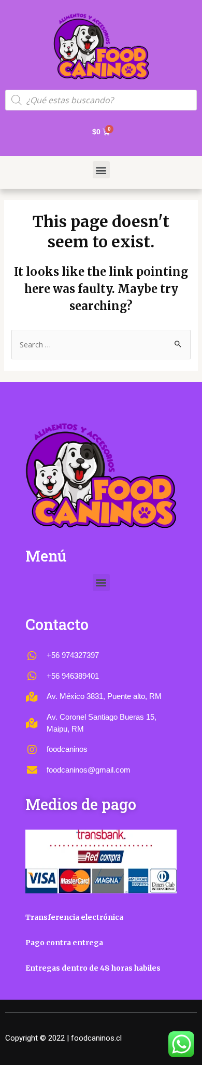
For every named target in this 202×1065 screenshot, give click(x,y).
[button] (101, 169)
